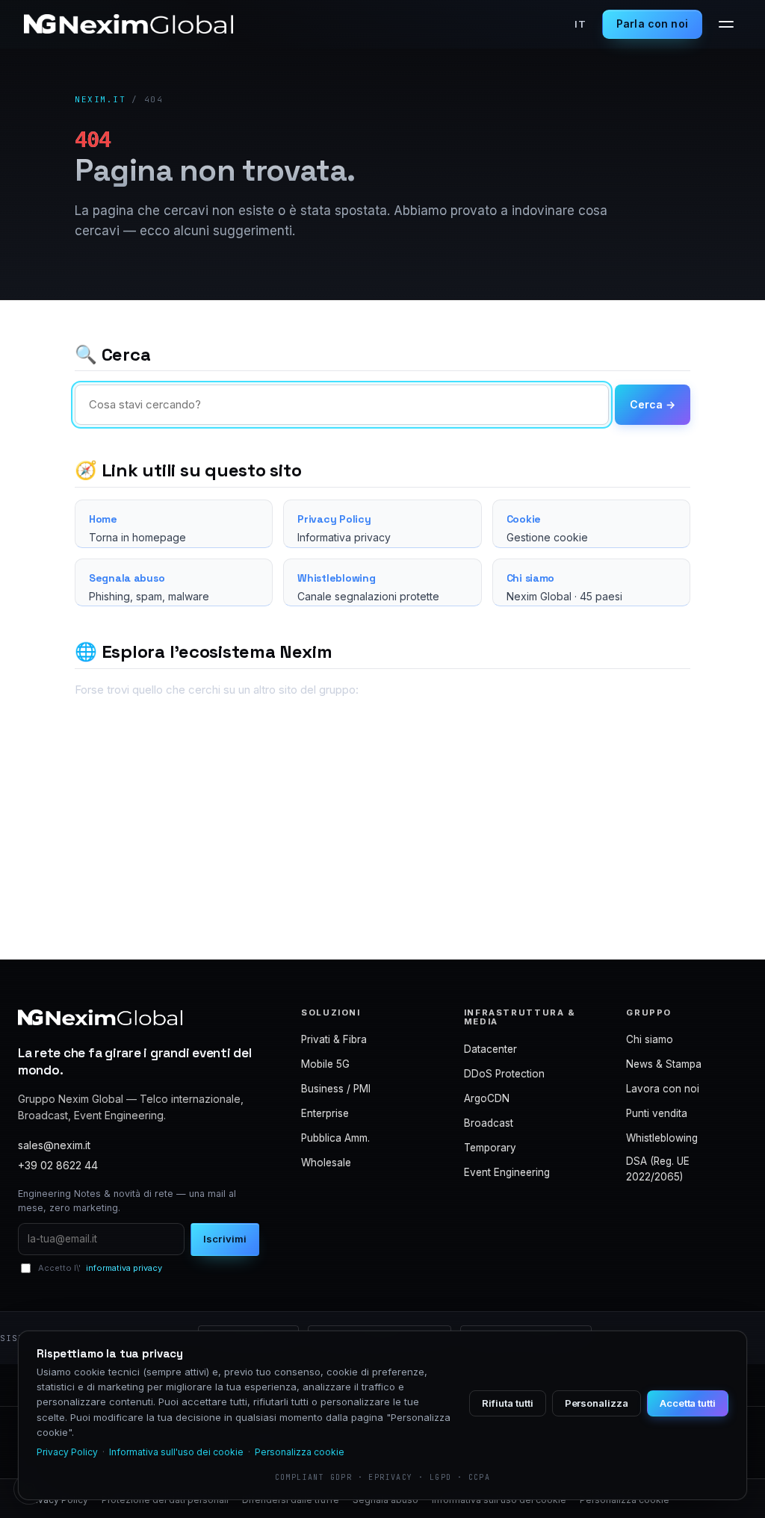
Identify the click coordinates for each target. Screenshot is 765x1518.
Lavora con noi (662, 1089)
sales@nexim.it (54, 1145)
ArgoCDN (487, 1098)
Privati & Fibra (334, 1039)
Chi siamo (649, 1039)
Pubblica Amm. (335, 1138)
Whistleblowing (662, 1138)
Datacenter (490, 1049)
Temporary (490, 1148)
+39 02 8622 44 (58, 1165)
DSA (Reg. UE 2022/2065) (658, 1168)
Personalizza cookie (299, 1452)
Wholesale (326, 1163)
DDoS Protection (504, 1074)
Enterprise (325, 1113)
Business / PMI (336, 1089)
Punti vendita (656, 1113)
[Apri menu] (726, 24)
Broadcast (488, 1123)
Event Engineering (507, 1172)
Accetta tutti (688, 1403)
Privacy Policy (67, 1452)
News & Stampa (663, 1064)
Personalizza (596, 1403)
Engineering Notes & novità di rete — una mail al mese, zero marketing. (127, 1200)
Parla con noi (652, 23)
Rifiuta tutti (507, 1403)
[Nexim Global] (128, 24)
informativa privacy (124, 1268)
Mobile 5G (325, 1064)
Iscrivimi (225, 1239)
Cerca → (652, 404)
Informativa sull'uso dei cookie (176, 1452)
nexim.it (100, 99)
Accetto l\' (100, 1268)
